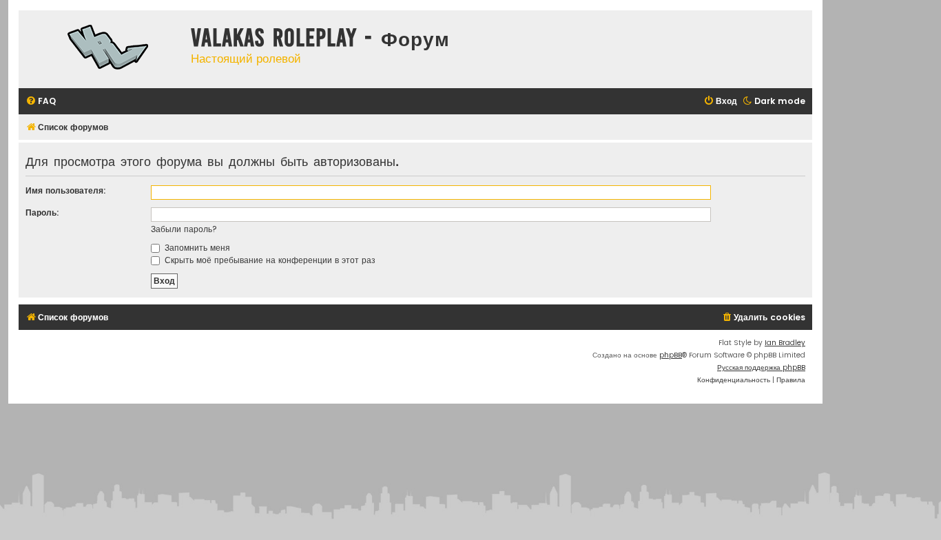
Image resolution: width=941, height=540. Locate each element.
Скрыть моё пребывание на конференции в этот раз (268, 260)
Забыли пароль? (184, 229)
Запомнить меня (196, 247)
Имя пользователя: (65, 190)
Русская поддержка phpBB (761, 367)
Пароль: (42, 212)
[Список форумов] (101, 49)
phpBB (670, 355)
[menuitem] (40, 101)
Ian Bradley (785, 343)
